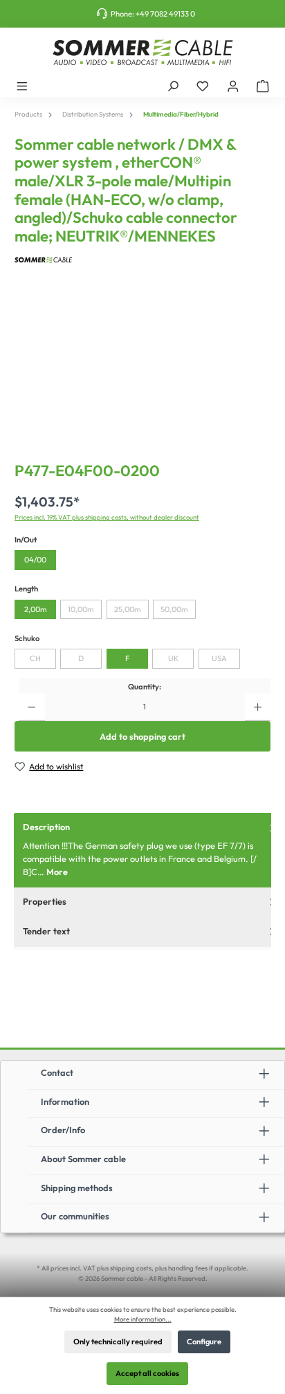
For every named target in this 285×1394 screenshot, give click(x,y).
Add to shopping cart (142, 736)
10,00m (81, 609)
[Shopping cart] (263, 85)
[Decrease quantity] (31, 707)
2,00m (35, 609)
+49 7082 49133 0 (165, 14)
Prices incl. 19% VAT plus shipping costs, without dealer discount (107, 517)
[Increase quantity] (257, 707)
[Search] (173, 85)
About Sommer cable (83, 1158)
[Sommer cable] (142, 260)
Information (65, 1101)
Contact (57, 1072)
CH (35, 658)
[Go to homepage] (142, 52)
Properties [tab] (44, 901)
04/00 (35, 560)
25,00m (127, 609)
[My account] (233, 85)
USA (219, 658)
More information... (143, 1319)
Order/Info (63, 1129)
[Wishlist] (202, 85)
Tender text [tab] (46, 930)
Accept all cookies (147, 1373)
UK (173, 658)
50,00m (174, 609)
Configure (204, 1341)
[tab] (149, 850)
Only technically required (118, 1341)
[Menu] (22, 85)
